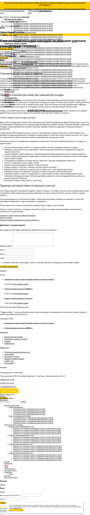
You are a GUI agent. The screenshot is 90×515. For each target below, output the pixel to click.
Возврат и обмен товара (14, 359)
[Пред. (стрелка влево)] (1, 514)
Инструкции (9, 363)
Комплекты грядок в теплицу (15, 339)
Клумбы (7, 341)
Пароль (3, 499)
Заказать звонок (6, 49)
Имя (2, 250)
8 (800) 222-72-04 (7, 379)
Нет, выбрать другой (12, 26)
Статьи (11, 32)
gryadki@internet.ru (8, 387)
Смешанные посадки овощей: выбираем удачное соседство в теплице (29, 279)
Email (2, 254)
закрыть (3, 271)
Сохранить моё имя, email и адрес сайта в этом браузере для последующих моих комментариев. (41, 262)
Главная (3, 32)
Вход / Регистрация (10, 477)
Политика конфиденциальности (17, 352)
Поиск (23, 402)
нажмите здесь (17, 508)
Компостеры (9, 343)
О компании (9, 354)
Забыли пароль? (5, 507)
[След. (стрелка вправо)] (3, 514)
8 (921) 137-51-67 (7, 383)
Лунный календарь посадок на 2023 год (18, 289)
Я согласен (16, 510)
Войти (3, 503)
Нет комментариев (20, 284)
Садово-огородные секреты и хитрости (18, 298)
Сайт (2, 258)
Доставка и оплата (11, 356)
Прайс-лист (9, 361)
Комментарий (6, 246)
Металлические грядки (13, 337)
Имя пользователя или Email (10, 495)
